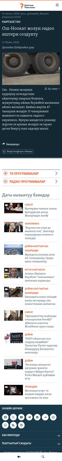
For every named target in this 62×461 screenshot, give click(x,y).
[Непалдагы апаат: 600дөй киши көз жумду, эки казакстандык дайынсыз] (13, 292)
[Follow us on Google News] (37, 417)
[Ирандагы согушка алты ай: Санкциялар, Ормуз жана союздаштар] (13, 249)
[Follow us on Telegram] (29, 417)
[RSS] (13, 425)
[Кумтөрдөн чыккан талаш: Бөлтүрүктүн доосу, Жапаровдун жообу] (13, 208)
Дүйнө (29, 335)
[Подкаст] (21, 425)
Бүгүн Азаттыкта (35, 270)
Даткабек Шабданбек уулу (18, 47)
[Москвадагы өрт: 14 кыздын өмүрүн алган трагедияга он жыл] (13, 390)
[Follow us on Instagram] (53, 417)
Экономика (32, 224)
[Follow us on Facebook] (5, 417)
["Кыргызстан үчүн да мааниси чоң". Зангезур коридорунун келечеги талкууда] (13, 227)
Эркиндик (31, 387)
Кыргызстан (11, 22)
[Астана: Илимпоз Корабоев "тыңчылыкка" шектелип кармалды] (13, 273)
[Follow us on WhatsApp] (5, 425)
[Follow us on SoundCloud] (45, 417)
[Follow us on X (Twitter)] (13, 417)
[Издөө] (43, 456)
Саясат (29, 205)
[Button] (10, 145)
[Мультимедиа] (19, 456)
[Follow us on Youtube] (21, 417)
